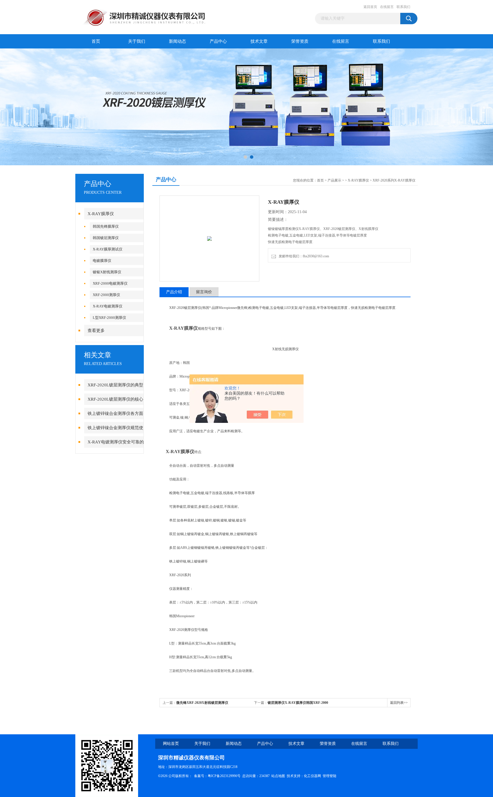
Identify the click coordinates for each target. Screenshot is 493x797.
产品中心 (218, 41)
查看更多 (96, 330)
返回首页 (370, 7)
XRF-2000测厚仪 (106, 295)
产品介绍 (174, 292)
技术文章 (259, 41)
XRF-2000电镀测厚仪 (110, 283)
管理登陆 (329, 776)
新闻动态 (177, 41)
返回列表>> (399, 703)
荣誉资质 (299, 41)
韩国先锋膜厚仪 (106, 226)
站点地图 (278, 776)
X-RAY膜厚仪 (101, 213)
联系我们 (403, 7)
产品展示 (334, 180)
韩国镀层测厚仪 (106, 238)
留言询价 (204, 292)
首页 (96, 41)
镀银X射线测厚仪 (107, 272)
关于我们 (136, 41)
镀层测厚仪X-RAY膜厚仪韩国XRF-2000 (298, 703)
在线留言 (387, 7)
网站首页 (171, 743)
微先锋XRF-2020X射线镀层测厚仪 (202, 703)
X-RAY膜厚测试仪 (107, 249)
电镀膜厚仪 (102, 260)
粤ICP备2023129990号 (224, 776)
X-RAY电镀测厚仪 (107, 306)
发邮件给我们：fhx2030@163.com (303, 256)
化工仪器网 (312, 776)
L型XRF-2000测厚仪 (109, 317)
